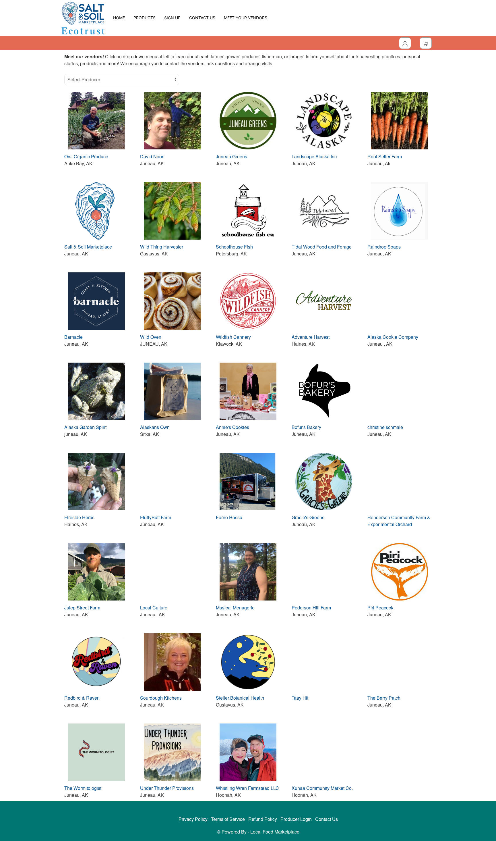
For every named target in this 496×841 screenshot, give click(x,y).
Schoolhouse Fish (234, 246)
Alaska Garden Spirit (85, 427)
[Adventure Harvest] (324, 300)
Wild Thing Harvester (161, 246)
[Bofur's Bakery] (324, 390)
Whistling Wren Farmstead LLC (247, 788)
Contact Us (326, 819)
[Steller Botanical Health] (248, 661)
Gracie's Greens (308, 517)
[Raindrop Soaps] (399, 210)
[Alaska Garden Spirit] (96, 390)
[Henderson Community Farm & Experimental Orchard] (399, 481)
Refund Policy (262, 819)
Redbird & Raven (82, 697)
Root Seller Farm (384, 156)
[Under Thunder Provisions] (172, 751)
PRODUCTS (144, 17)
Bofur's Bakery (306, 427)
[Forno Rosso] (248, 481)
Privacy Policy (193, 819)
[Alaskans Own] (172, 390)
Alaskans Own (155, 427)
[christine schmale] (399, 390)
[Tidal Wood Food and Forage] (324, 210)
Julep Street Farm (82, 607)
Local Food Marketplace (274, 831)
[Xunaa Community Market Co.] (324, 751)
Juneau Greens (231, 156)
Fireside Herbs (79, 517)
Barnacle (73, 337)
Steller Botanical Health (240, 697)
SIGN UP (172, 17)
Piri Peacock (380, 607)
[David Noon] (172, 120)
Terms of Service (228, 819)
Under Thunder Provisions (167, 788)
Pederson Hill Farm (311, 607)
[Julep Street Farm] (96, 571)
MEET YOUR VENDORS (245, 17)
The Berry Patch (383, 697)
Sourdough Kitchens (161, 697)
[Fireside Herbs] (96, 481)
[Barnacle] (96, 300)
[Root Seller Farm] (399, 120)
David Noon (152, 156)
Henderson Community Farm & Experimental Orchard (398, 521)
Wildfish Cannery (233, 337)
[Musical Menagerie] (248, 571)
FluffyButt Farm (155, 517)
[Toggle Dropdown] (405, 43)
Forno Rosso (229, 517)
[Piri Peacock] (399, 571)
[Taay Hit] (324, 661)
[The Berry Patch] (399, 661)
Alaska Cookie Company (392, 337)
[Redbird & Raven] (96, 661)
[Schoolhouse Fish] (248, 210)
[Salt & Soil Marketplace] (96, 210)
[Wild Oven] (172, 300)
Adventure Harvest (311, 337)
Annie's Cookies (232, 427)
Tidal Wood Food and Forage (322, 246)
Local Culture (153, 607)
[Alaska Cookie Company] (399, 300)
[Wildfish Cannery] (248, 300)
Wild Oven (150, 337)
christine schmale (385, 427)
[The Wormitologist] (96, 751)
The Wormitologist (82, 788)
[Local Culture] (172, 571)
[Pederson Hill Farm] (324, 571)
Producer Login (296, 819)
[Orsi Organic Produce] (96, 120)
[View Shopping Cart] (426, 43)
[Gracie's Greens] (324, 481)
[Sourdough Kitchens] (172, 661)
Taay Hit (300, 697)
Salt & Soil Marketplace (88, 246)
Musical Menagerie (235, 607)
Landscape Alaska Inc (314, 156)
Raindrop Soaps (384, 246)
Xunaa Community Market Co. (322, 788)
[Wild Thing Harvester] (172, 210)
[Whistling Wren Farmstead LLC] (248, 751)
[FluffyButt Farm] (172, 481)
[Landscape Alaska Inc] (324, 120)
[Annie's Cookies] (248, 390)
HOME (119, 17)
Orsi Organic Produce (86, 156)
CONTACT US (202, 17)
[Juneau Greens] (248, 120)
